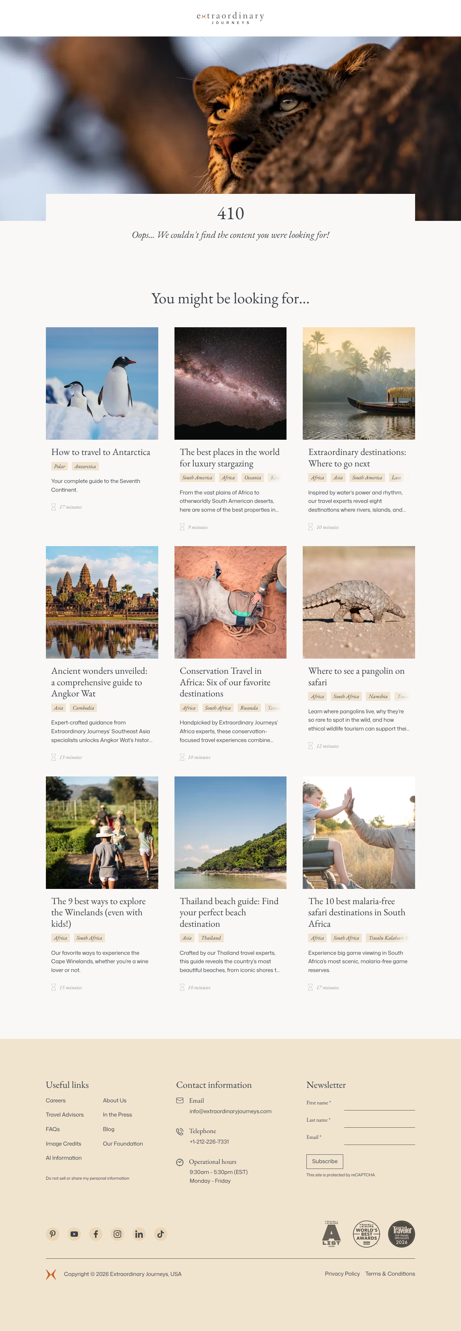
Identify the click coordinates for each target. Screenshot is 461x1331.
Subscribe (324, 1161)
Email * (313, 1137)
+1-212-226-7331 (209, 1142)
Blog (108, 1129)
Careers (56, 1100)
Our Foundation (123, 1144)
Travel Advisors (65, 1115)
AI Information (64, 1158)
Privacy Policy (342, 1274)
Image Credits (63, 1144)
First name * (318, 1102)
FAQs (53, 1129)
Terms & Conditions (390, 1274)
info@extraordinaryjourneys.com (231, 1111)
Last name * (318, 1119)
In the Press (117, 1115)
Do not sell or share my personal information (87, 1178)
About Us (115, 1100)
